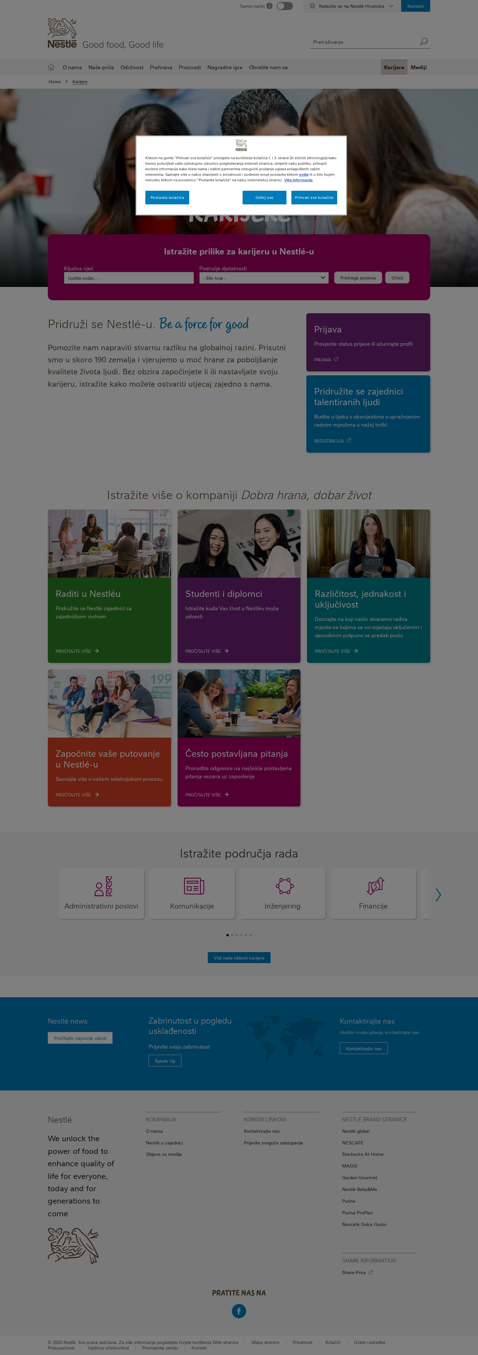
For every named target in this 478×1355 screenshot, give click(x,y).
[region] (241, 175)
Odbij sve (264, 197)
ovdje (304, 174)
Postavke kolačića (167, 197)
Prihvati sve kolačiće (314, 197)
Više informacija (298, 179)
